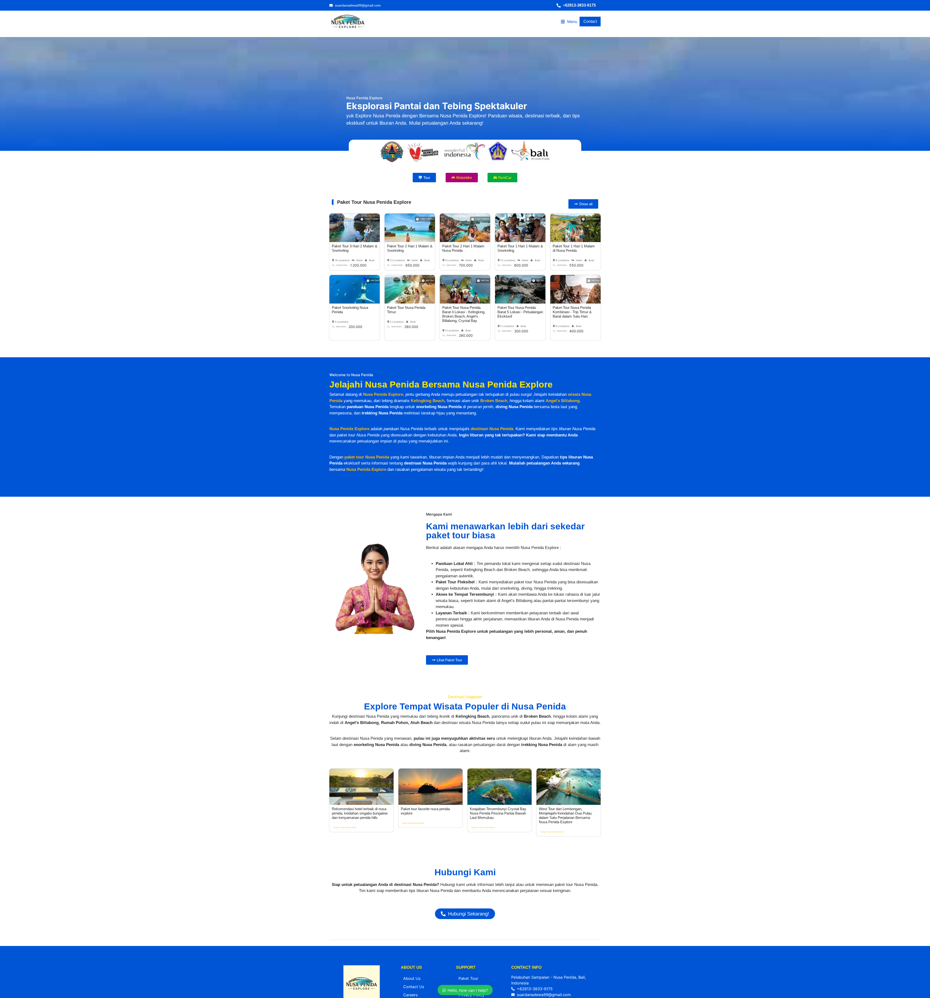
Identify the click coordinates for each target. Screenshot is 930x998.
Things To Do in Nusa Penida (344, 827)
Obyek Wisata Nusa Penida (413, 823)
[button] (579, 5)
